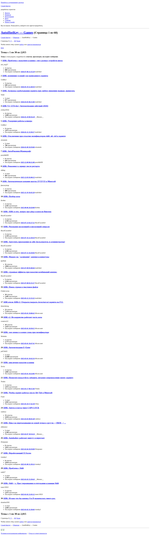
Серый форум (5, 6)
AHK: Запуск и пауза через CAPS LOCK (21, 408)
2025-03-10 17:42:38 (28, 404)
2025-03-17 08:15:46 (28, 389)
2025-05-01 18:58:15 (28, 328)
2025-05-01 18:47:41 (28, 343)
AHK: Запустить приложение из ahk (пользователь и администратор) (34, 242)
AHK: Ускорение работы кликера (17, 121)
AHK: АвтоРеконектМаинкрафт (16, 151)
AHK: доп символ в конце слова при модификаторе (26, 332)
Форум (7, 13)
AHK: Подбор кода (11, 196)
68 (15, 41)
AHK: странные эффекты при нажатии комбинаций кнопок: (30, 272)
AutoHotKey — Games (17, 32)
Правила (8, 15)
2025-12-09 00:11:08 (28, 162)
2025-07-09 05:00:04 (28, 268)
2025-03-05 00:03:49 (28, 419)
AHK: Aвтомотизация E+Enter (16, 347)
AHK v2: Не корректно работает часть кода (22, 317)
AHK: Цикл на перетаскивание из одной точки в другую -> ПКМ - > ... (34, 423)
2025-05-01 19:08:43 (28, 313)
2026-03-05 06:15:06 (28, 102)
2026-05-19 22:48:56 (28, 87)
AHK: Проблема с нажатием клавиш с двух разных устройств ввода (32, 60)
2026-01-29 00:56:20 (28, 117)
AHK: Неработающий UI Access (17, 453)
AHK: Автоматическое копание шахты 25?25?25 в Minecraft (29, 181)
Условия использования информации (14, 533)
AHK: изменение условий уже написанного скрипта (25, 76)
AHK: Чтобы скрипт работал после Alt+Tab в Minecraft (27, 393)
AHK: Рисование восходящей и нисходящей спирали (26, 227)
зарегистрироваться (34, 44)
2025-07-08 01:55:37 (28, 283)
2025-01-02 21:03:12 (28, 494)
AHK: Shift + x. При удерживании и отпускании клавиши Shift (31, 483)
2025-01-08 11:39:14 (28, 464)
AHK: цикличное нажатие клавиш (18, 362)
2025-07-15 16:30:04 (28, 253)
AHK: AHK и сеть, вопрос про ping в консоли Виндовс (27, 212)
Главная (7, 20)
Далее (18, 41)
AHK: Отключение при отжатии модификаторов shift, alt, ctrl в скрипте (34, 136)
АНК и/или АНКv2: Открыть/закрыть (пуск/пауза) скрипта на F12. (33, 302)
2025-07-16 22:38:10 (28, 238)
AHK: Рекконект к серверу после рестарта (21, 166)
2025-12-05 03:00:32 (28, 177)
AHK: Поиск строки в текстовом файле (20, 287)
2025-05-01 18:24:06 (28, 374)
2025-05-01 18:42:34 (28, 358)
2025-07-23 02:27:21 (28, 223)
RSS (2, 48)
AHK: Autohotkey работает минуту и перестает (24, 438)
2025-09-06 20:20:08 (28, 207)
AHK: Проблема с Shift (13, 468)
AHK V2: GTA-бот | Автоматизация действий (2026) (25, 106)
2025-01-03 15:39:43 (28, 479)
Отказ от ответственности (38, 533)
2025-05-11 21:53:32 (28, 298)
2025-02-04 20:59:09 (28, 449)
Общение (16, 37)
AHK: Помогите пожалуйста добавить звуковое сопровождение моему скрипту (38, 378)
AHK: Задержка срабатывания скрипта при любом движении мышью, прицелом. (38, 91)
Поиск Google (10, 22)
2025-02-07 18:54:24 (28, 434)
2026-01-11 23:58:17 (28, 132)
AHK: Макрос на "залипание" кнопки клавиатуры (26, 257)
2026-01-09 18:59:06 (28, 147)
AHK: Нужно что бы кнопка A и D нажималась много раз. (29, 498)
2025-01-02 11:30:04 (28, 509)
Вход (6, 18)
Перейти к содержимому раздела (12, 2)
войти (21, 44)
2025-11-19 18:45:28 (28, 192)
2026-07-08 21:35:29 (28, 72)
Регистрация (9, 17)
